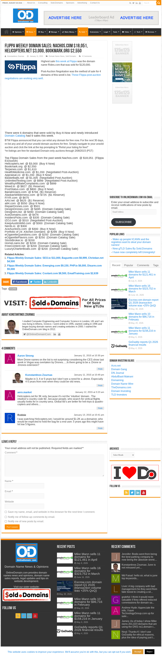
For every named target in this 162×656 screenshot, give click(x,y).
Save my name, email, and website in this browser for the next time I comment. (51, 512)
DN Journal (117, 373)
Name (9, 481)
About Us (31, 3)
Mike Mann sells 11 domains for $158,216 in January (142, 331)
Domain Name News (57, 56)
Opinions (18, 32)
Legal (106, 32)
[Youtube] (140, 3)
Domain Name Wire (122, 383)
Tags (156, 265)
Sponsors (70, 3)
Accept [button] (137, 651)
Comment (11, 452)
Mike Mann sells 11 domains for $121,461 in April (142, 274)
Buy (42, 32)
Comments (143, 265)
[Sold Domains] (54, 302)
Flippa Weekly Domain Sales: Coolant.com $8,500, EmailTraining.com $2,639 (52, 273)
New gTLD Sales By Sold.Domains (132, 248)
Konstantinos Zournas (15, 56)
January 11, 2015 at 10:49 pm (89, 375)
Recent (116, 265)
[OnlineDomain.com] (25, 15)
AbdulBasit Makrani (122, 376)
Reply (100, 369)
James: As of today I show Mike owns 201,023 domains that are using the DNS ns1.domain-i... (139, 624)
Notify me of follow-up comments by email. (31, 517)
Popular (128, 265)
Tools (115, 32)
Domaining (117, 380)
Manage (54, 32)
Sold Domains (70, 56)
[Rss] (130, 3)
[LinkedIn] (136, 3)
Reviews (151, 32)
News (31, 32)
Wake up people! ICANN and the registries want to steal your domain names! (131, 242)
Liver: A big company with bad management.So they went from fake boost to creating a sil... (139, 589)
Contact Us (95, 3)
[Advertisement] (54, 105)
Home (6, 31)
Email (9, 491)
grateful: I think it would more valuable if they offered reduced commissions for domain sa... (139, 600)
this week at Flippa (66, 61)
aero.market (24, 392)
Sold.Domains (57, 3)
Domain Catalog (15, 135)
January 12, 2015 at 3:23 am (89, 392)
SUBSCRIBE (123, 222)
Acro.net (116, 365)
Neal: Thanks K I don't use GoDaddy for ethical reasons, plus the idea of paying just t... (138, 634)
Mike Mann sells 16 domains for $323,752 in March (142, 288)
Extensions (94, 32)
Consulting (42, 3)
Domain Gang (119, 369)
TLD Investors (119, 394)
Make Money (69, 32)
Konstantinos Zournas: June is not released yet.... (139, 566)
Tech (138, 32)
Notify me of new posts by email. (26, 521)
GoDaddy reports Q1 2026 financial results (143, 343)
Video (127, 32)
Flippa (13, 289)
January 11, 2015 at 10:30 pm (89, 355)
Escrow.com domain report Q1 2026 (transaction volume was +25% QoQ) (143, 302)
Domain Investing (121, 391)
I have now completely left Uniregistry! (134, 252)
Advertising (82, 3)
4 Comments (87, 56)
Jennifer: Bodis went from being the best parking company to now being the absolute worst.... (139, 557)
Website (9, 501)
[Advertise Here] (101, 17)
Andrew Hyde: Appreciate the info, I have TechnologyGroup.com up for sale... (138, 612)
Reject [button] (150, 651)
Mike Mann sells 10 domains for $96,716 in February (141, 317)
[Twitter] (133, 3)
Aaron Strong (25, 355)
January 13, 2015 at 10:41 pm (89, 415)
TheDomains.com (121, 387)
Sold (83, 32)
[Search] (158, 2)
